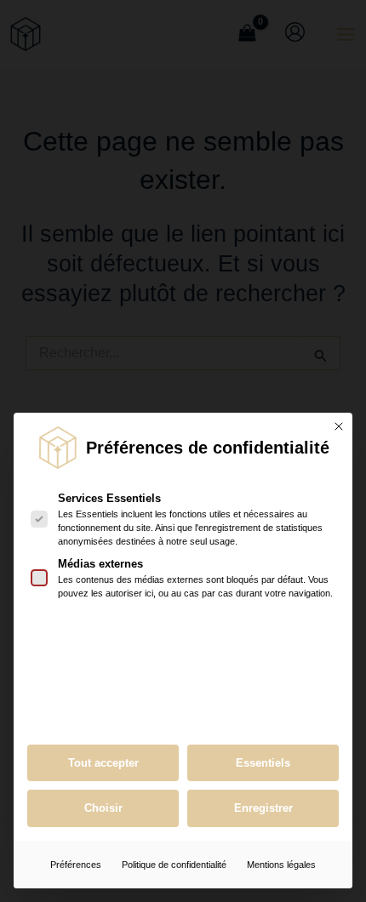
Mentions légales (281, 864)
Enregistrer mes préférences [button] (263, 808)
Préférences (75, 864)
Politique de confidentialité (174, 864)
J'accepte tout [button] (103, 763)
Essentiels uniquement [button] (263, 763)
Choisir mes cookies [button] (103, 808)
